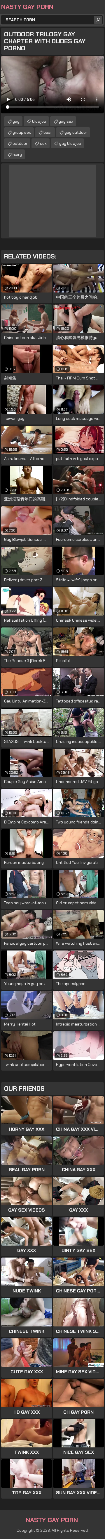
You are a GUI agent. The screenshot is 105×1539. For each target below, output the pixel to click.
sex (43, 143)
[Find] (98, 20)
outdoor (20, 143)
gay (16, 121)
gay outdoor (75, 132)
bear (47, 132)
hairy (17, 154)
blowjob (39, 121)
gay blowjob (70, 143)
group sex (22, 132)
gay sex (66, 121)
